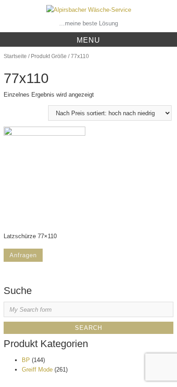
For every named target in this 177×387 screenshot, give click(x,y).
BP (26, 360)
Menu (88, 40)
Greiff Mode (37, 369)
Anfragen (23, 255)
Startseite (15, 56)
